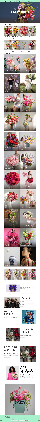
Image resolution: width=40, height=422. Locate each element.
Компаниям (16, 1)
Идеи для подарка (13, 419)
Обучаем (23, 1)
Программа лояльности (25, 418)
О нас (25, 1)
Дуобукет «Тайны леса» (7, 36)
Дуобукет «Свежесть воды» (31, 36)
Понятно (26, 420)
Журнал (20, 1)
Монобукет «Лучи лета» (15, 36)
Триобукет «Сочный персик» (23, 36)
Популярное (7, 24)
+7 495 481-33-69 (33, 416)
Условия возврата (13, 418)
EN (35, 1)
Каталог (10, 1)
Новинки (6, 268)
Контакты (28, 1)
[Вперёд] (34, 354)
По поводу (13, 1)
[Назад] (21, 354)
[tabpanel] (20, 12)
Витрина (9, 39)
